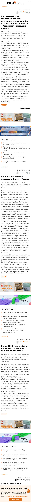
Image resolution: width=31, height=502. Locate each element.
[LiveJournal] (29, 108)
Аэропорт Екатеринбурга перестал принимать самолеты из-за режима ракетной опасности (14, 330)
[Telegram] (25, 108)
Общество (4, 105)
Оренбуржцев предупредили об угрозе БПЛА (15, 162)
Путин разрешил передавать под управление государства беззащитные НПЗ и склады (16, 149)
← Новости (4, 6)
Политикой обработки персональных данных (16, 496)
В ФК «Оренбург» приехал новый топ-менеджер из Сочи (14, 143)
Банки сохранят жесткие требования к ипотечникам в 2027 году (15, 459)
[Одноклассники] (23, 108)
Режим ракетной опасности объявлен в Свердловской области (15, 317)
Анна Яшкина (23, 11)
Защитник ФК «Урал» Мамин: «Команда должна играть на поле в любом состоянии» (16, 313)
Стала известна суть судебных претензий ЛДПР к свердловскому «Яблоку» (15, 469)
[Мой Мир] (27, 108)
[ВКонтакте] (21, 108)
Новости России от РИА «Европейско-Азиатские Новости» (12, 3)
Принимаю (15, 499)
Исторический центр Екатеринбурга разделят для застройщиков (14, 321)
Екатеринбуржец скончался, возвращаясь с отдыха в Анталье (16, 157)
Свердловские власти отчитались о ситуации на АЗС (14, 153)
